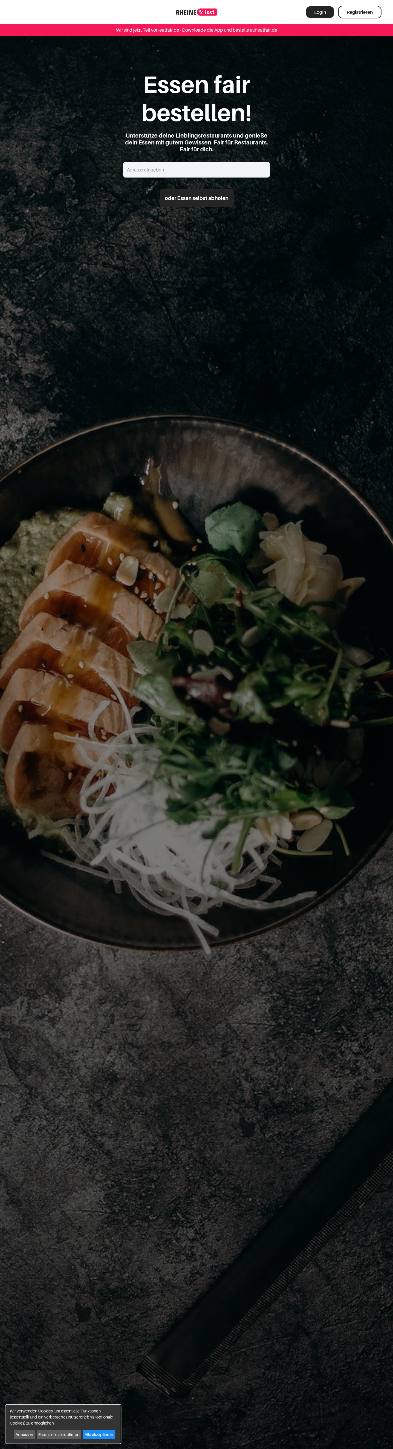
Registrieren (360, 12)
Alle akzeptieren (99, 1434)
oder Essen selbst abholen (196, 198)
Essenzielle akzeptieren (58, 1434)
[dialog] (63, 1424)
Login (320, 12)
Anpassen (24, 1434)
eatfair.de (267, 30)
